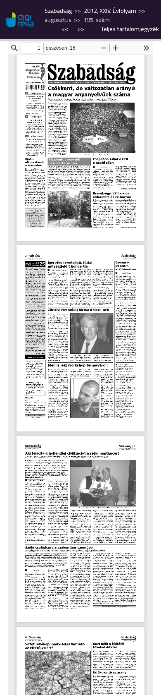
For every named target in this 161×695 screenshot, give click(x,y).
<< (65, 29)
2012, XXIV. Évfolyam (110, 10)
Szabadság (58, 10)
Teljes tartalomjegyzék (130, 29)
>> (81, 29)
